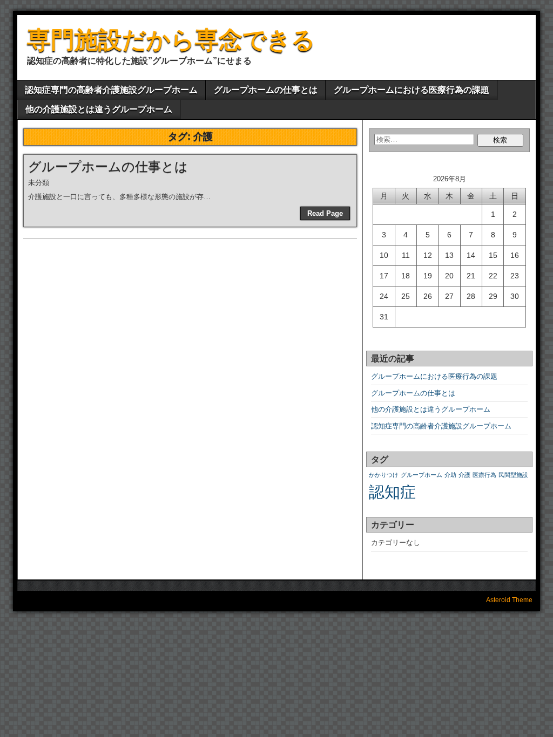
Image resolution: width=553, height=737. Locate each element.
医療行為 (484, 475)
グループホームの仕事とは (266, 89)
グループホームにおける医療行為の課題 (411, 89)
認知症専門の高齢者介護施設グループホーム (111, 89)
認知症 (392, 492)
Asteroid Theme (509, 600)
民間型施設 (513, 475)
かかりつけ (384, 475)
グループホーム (421, 475)
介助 (450, 475)
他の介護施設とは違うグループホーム (98, 109)
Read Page (325, 213)
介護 (464, 475)
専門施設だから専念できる (171, 39)
